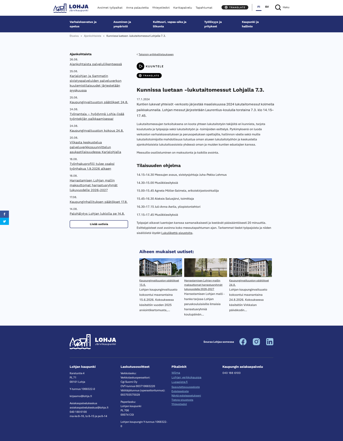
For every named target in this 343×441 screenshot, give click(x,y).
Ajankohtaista (92, 36)
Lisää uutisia (99, 224)
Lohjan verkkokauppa (186, 377)
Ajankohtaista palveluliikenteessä (96, 64)
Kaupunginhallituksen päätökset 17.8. (99, 202)
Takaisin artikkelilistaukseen (156, 54)
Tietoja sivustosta (182, 400)
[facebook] (243, 344)
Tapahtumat (204, 7)
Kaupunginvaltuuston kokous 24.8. (97, 130)
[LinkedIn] (269, 344)
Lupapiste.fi (180, 382)
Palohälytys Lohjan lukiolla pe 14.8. (97, 213)
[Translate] (235, 7)
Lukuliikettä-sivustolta (176, 233)
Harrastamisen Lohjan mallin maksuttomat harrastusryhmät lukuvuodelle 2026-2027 (94, 185)
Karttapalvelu (182, 7)
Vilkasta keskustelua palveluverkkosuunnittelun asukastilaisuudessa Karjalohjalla (95, 147)
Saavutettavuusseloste (186, 387)
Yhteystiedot (161, 7)
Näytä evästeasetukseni (186, 395)
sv (267, 6)
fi (258, 6)
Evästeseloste (180, 391)
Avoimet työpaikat (110, 7)
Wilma (176, 372)
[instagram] (256, 344)
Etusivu (74, 36)
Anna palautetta (137, 7)
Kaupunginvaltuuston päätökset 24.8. (99, 102)
